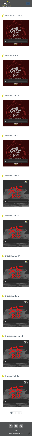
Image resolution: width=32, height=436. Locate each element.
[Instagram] (21, 426)
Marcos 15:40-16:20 (14, 15)
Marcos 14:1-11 (12, 135)
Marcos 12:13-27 (12, 296)
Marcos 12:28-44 (12, 256)
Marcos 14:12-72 (12, 95)
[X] (16, 426)
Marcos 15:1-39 (12, 55)
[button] (28, 3)
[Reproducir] (5, 41)
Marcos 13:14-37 (12, 175)
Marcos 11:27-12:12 (14, 336)
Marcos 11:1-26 (12, 376)
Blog (16, 430)
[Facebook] (11, 426)
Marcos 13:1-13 (12, 215)
